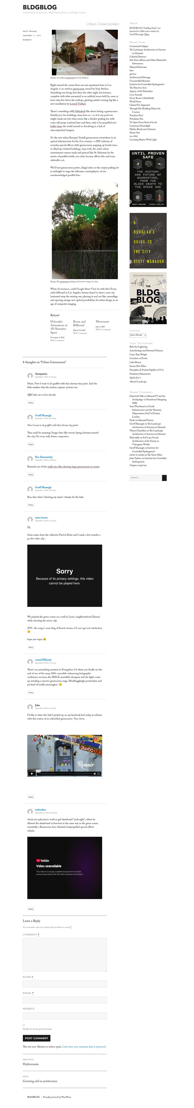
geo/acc (133, 74)
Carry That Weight (138, 355)
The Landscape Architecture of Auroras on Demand (148, 51)
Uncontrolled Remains (140, 81)
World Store (135, 102)
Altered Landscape (138, 382)
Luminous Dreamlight (140, 126)
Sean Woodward (137, 407)
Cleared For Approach (140, 105)
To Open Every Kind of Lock (143, 123)
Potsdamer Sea (136, 119)
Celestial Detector (138, 57)
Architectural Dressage (140, 78)
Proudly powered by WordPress (57, 1097)
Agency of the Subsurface (141, 91)
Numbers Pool (136, 116)
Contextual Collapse (139, 47)
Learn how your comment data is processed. (84, 1047)
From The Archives (141, 343)
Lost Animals (136, 95)
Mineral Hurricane (138, 67)
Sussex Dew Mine (138, 366)
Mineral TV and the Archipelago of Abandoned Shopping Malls (149, 399)
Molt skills (134, 438)
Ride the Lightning (138, 347)
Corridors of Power (138, 359)
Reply (30, 403)
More (146, 34)
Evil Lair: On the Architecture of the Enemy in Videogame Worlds (145, 441)
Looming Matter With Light (143, 140)
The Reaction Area (138, 88)
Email (28, 993)
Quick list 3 (135, 378)
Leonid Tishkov (78, 104)
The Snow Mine (154, 455)
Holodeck (80, 112)
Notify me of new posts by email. (37, 1029)
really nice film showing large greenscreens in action (73, 467)
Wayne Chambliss (138, 431)
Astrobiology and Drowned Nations (146, 351)
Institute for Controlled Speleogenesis (147, 85)
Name (28, 977)
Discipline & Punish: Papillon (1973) (147, 370)
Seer (132, 71)
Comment (31, 935)
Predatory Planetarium (140, 374)
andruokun (40, 810)
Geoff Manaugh (30, 31)
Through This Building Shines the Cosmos (145, 110)
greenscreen (70, 78)
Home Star (135, 133)
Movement (102, 322)
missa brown (41, 518)
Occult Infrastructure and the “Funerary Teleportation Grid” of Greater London (146, 412)
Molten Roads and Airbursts (143, 130)
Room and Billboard (79, 324)
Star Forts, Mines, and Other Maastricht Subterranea (148, 62)
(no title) (134, 137)
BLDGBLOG (40, 7)
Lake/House (135, 363)
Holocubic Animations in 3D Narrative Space (59, 327)
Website (29, 1009)
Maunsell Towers (145, 421)
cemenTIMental (43, 660)
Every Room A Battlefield (142, 98)
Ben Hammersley (44, 457)
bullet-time (56, 127)
